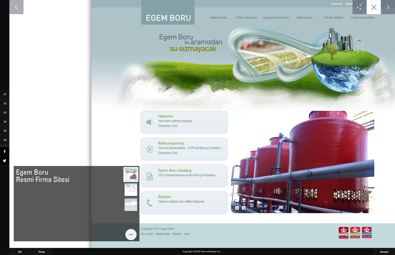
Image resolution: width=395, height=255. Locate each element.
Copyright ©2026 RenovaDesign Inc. (202, 251)
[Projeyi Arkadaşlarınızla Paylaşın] (359, 7)
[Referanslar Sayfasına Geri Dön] (374, 7)
